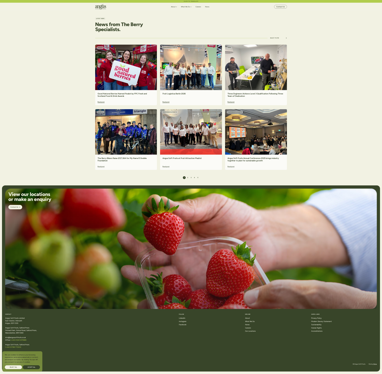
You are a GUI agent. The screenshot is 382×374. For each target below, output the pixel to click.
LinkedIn (182, 318)
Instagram (182, 321)
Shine (375, 364)
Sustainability (316, 325)
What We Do (185, 7)
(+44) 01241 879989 (18, 340)
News (207, 7)
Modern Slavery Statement (321, 321)
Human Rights (316, 328)
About (173, 7)
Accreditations (316, 331)
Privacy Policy (316, 318)
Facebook (182, 325)
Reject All (13, 367)
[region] (22, 361)
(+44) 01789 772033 (13, 347)
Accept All (31, 367)
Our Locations (250, 331)
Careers (198, 7)
